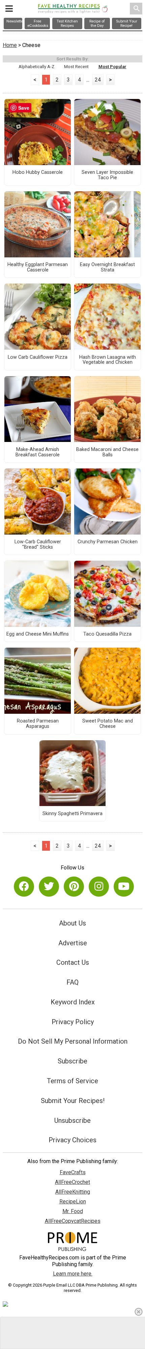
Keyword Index (73, 1002)
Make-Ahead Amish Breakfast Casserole (38, 452)
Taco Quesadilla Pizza (107, 634)
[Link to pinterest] (74, 887)
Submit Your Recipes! (73, 1101)
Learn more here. (72, 1273)
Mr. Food (72, 1211)
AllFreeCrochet (72, 1182)
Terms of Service (72, 1081)
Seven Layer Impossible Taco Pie (107, 175)
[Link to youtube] (124, 887)
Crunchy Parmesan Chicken (108, 542)
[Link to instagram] (99, 887)
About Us (72, 923)
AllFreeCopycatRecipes (72, 1221)
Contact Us (72, 962)
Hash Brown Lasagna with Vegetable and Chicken (107, 360)
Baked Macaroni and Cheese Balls (107, 452)
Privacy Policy (73, 1022)
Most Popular (112, 66)
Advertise (72, 943)
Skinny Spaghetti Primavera (72, 813)
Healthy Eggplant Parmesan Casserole (37, 267)
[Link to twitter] (49, 887)
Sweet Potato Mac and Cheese (107, 723)
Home (10, 45)
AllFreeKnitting (72, 1192)
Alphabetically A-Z (36, 66)
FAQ (72, 982)
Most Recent (76, 66)
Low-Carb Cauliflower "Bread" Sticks (37, 544)
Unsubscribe (72, 1120)
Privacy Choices (72, 1140)
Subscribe (72, 1061)
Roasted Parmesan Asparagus (38, 723)
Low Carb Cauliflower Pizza (37, 357)
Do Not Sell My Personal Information (72, 1041)
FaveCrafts (73, 1172)
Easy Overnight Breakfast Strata (107, 267)
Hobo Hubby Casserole (37, 172)
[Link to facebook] (24, 887)
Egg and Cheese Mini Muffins (37, 634)
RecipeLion (72, 1201)
